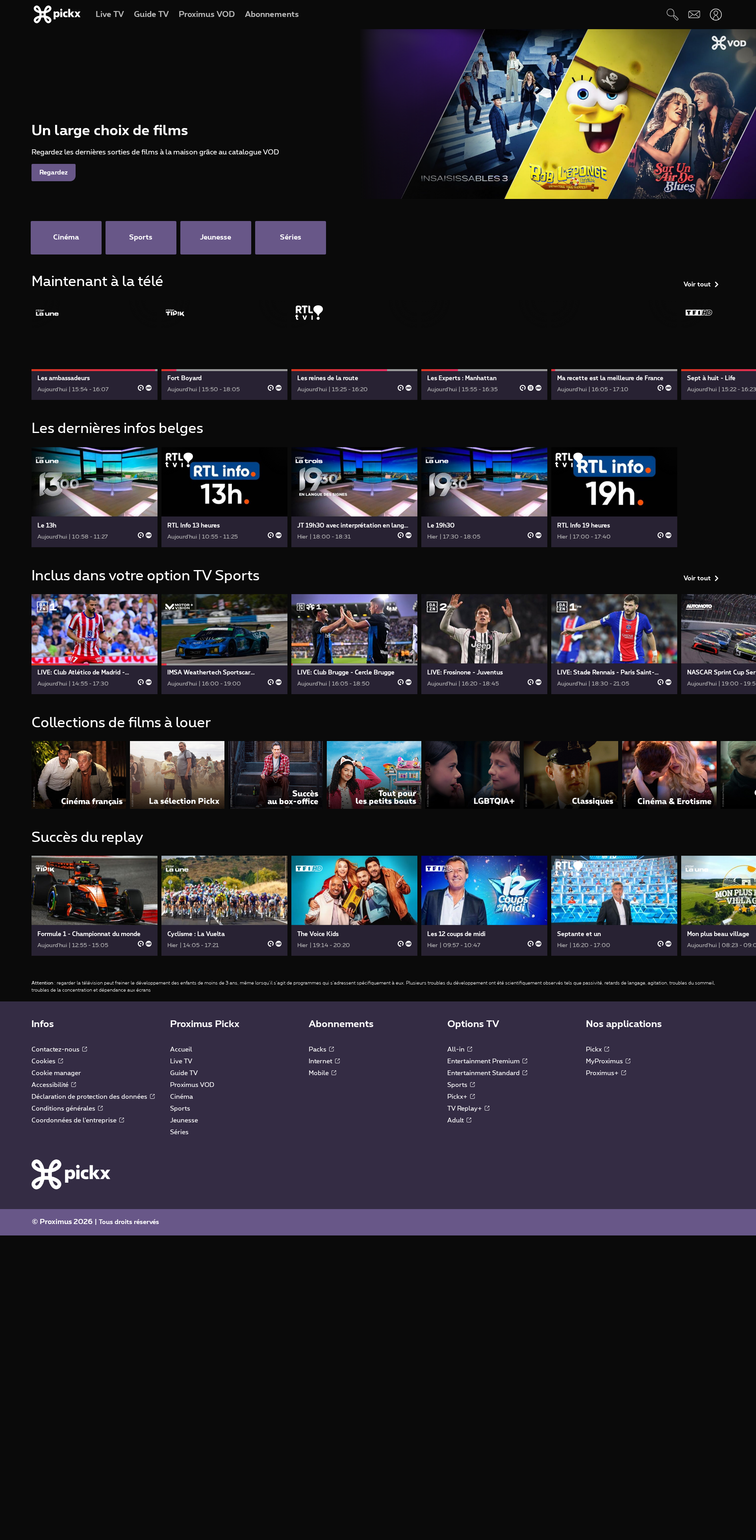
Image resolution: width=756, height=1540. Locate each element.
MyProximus (605, 1061)
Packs (318, 1049)
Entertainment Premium (484, 1061)
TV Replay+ (465, 1108)
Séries (179, 1132)
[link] (95, 350)
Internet (321, 1061)
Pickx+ (458, 1097)
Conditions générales (64, 1108)
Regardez (53, 172)
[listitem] (79, 774)
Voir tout (697, 284)
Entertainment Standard (484, 1073)
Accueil (181, 1049)
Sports (180, 1108)
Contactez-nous (56, 1049)
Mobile (319, 1073)
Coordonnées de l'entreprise (75, 1120)
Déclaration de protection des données (90, 1097)
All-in (456, 1049)
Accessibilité (51, 1085)
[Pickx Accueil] (71, 1174)
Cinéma (181, 1097)
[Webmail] (694, 14)
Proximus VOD (192, 1085)
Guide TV (184, 1073)
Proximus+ (603, 1073)
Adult (456, 1120)
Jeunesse (184, 1120)
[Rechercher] (672, 14)
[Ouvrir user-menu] (715, 14)
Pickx (594, 1049)
